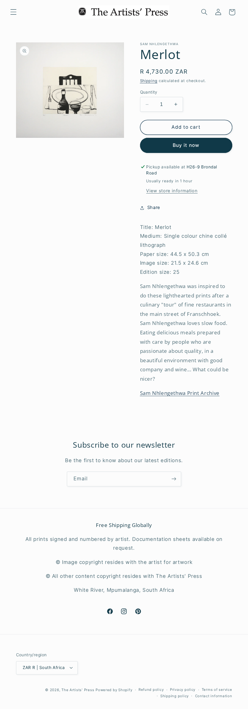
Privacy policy (182, 689)
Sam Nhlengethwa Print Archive (180, 392)
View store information (171, 191)
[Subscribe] (174, 479)
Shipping (149, 80)
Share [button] (153, 207)
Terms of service (217, 689)
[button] (13, 12)
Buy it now (186, 145)
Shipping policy (174, 696)
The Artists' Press (77, 690)
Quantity (149, 92)
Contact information (213, 696)
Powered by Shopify (114, 690)
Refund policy (151, 689)
